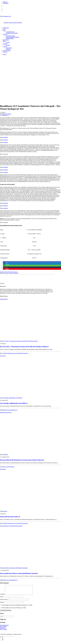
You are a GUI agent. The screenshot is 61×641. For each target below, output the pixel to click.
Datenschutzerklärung (11, 631)
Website (2, 602)
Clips (4, 29)
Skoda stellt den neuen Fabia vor (10, 516)
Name (2, 596)
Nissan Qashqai (5, 271)
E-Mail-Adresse (4, 599)
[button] (5, 262)
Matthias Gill (5, 115)
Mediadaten (5, 3)
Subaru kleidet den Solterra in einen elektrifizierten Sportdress (19, 573)
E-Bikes (8, 42)
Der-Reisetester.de (4, 625)
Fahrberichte (6, 27)
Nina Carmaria (3, 629)
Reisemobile (6, 39)
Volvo (4, 355)
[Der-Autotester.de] (30, 18)
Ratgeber (5, 43)
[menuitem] (32, 2)
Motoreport (2, 628)
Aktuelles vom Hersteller (12, 33)
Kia (7, 299)
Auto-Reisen (9, 47)
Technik (8, 45)
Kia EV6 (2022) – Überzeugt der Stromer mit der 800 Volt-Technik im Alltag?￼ (24, 346)
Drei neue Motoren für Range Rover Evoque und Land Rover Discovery (22, 460)
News (4, 30)
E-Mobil (5, 34)
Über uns (5, 1)
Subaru (1, 525)
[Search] (7, 616)
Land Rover (9, 412)
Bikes (4, 41)
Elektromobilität (9, 38)
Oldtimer (8, 49)
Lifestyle (5, 46)
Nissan (9, 113)
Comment (2, 594)
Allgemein (17, 525)
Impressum (2, 631)
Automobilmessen (10, 31)
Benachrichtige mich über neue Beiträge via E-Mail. (14, 607)
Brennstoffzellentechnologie (12, 37)
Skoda (4, 469)
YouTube (5, 51)
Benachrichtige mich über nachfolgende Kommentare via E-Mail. (17, 605)
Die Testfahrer (3, 626)
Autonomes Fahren (10, 35)
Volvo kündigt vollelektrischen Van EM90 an (13, 403)
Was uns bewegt (7, 50)
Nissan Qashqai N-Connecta (13, 271)
